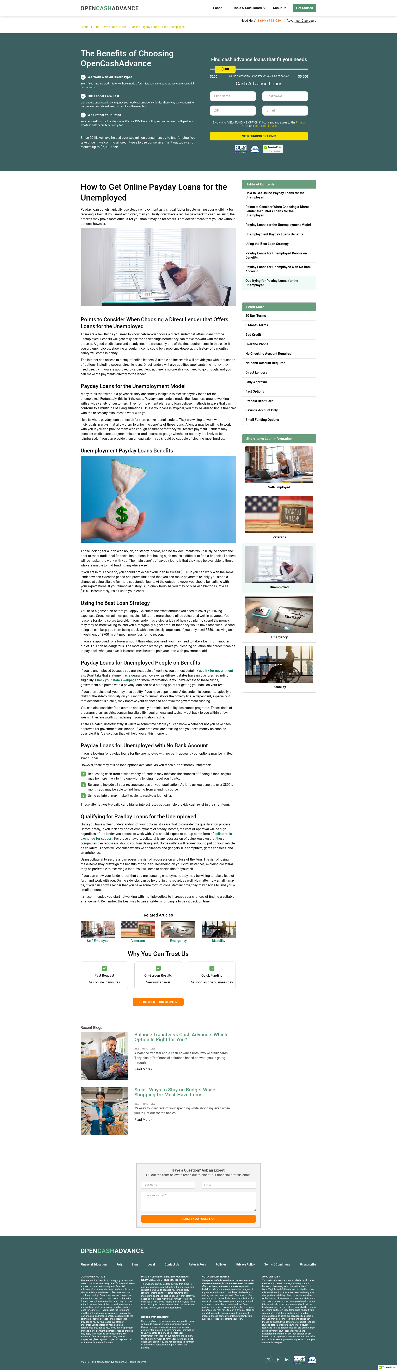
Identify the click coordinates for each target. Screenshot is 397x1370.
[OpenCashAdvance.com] (110, 8)
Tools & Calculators (247, 8)
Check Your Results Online (158, 1002)
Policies (221, 1264)
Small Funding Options (262, 420)
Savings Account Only (261, 410)
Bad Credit (253, 335)
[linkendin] (286, 1359)
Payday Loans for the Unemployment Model (278, 225)
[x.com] (269, 1359)
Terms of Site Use (266, 125)
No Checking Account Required (268, 354)
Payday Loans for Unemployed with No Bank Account (278, 269)
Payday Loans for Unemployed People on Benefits (276, 255)
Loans (217, 8)
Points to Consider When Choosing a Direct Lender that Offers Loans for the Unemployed (277, 211)
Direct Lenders (256, 372)
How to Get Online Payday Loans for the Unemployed (275, 195)
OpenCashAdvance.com (110, 1362)
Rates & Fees (197, 1264)
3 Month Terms (256, 325)
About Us (279, 8)
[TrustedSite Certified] (273, 149)
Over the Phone (256, 344)
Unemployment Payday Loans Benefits (274, 234)
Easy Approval (256, 382)
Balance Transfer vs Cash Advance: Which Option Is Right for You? (180, 1037)
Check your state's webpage (115, 680)
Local (151, 1264)
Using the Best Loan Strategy (267, 244)
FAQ (119, 1264)
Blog (135, 1264)
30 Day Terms (255, 316)
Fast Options (254, 391)
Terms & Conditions (277, 1264)
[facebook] (278, 1359)
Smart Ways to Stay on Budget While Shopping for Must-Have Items (174, 1092)
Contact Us (172, 1264)
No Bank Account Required (265, 363)
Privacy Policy (245, 1264)
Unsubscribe (308, 1264)
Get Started (304, 8)
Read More (142, 1069)
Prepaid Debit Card (259, 401)
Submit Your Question (198, 1218)
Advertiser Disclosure (301, 21)
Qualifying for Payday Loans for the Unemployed (271, 283)
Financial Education (94, 1264)
